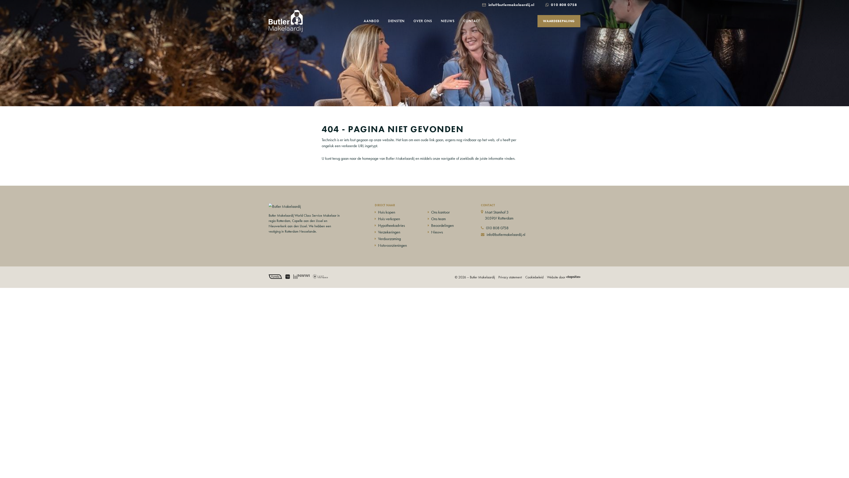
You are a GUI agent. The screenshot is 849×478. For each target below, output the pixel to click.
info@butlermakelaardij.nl (506, 234)
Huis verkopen (389, 218)
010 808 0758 (497, 227)
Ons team (438, 218)
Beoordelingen (442, 225)
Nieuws (448, 21)
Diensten (396, 21)
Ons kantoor (440, 212)
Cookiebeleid (534, 277)
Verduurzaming (389, 238)
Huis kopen (386, 212)
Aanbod (371, 21)
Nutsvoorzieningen (392, 245)
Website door (556, 277)
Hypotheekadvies (391, 225)
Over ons (422, 21)
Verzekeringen (389, 232)
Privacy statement (510, 277)
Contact (471, 21)
